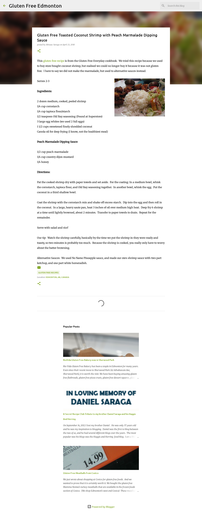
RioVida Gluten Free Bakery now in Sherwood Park (88, 359)
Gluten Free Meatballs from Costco (80, 473)
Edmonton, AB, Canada (57, 277)
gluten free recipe (53, 60)
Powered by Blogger (103, 506)
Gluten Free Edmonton (35, 6)
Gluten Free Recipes (48, 272)
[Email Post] (39, 268)
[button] (39, 51)
